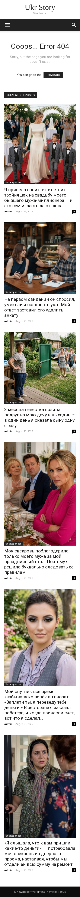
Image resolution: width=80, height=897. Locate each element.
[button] (74, 25)
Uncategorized (14, 182)
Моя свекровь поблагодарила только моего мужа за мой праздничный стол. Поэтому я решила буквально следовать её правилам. (39, 561)
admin (8, 211)
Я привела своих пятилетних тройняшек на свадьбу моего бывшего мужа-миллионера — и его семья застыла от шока (38, 197)
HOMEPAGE (53, 74)
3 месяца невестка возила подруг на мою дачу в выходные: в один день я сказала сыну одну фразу (39, 417)
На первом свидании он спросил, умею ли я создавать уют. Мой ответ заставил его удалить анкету (39, 307)
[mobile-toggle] (7, 25)
